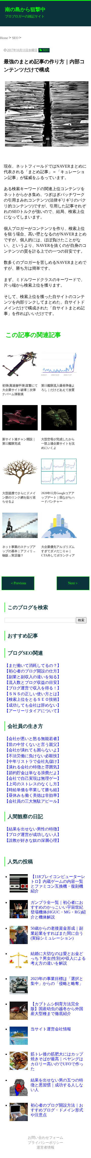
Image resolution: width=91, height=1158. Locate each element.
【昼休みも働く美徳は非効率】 (33, 795)
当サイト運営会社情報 (51, 1029)
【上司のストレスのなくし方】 (33, 784)
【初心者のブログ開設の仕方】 (33, 671)
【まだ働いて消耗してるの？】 (33, 665)
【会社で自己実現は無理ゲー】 (33, 778)
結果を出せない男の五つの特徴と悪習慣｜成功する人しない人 (57, 1085)
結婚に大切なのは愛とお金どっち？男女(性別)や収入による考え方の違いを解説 (58, 958)
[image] (45, 114)
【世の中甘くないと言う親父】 (33, 744)
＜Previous (18, 583)
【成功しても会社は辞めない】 (33, 705)
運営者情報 (45, 1147)
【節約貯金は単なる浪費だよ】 (33, 773)
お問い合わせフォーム (45, 1138)
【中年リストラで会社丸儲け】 (33, 761)
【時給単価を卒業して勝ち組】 (33, 790)
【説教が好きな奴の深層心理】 (33, 840)
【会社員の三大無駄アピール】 (33, 801)
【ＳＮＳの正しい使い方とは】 (33, 694)
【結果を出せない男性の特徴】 (33, 829)
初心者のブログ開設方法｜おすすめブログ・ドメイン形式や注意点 (57, 1110)
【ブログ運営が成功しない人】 (33, 834)
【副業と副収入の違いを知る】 (33, 677)
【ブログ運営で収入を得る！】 (33, 688)
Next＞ (73, 583)
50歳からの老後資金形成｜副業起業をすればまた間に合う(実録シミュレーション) (57, 933)
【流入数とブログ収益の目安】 (33, 682)
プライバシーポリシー (45, 1143)
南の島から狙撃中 (25, 9)
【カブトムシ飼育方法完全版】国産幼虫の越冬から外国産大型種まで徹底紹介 (57, 1009)
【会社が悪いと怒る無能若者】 (33, 738)
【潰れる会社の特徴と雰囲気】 (33, 767)
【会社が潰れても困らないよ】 (33, 750)
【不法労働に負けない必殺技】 (33, 756)
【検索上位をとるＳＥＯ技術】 (33, 699)
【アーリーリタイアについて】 (33, 711)
